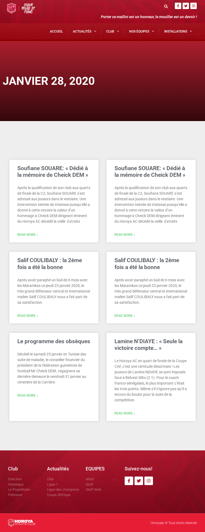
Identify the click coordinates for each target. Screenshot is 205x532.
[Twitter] (186, 6)
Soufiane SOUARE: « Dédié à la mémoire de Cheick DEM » (52, 171)
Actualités (82, 31)
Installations (175, 31)
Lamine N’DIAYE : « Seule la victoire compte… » (149, 344)
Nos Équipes (139, 31)
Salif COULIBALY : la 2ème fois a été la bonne (49, 263)
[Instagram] (193, 6)
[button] (166, 6)
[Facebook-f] (178, 6)
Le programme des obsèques (53, 341)
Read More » (27, 235)
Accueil (56, 31)
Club (110, 31)
